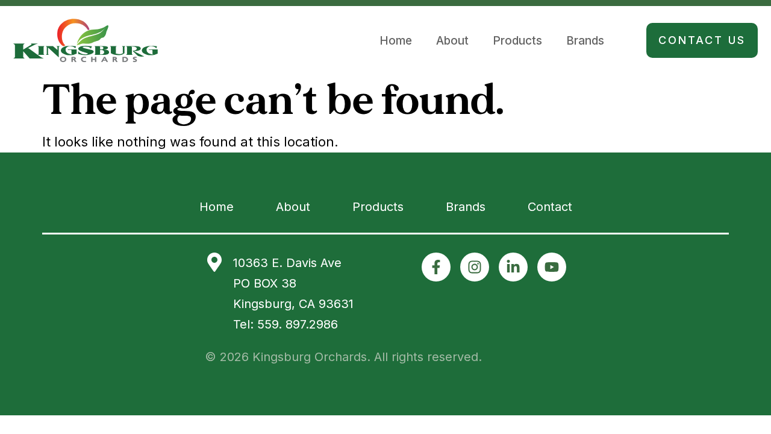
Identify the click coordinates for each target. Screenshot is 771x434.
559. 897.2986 (297, 324)
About (452, 40)
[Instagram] (474, 267)
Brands (585, 40)
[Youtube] (551, 267)
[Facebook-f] (436, 267)
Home (395, 40)
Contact (550, 207)
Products (517, 40)
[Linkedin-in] (513, 267)
